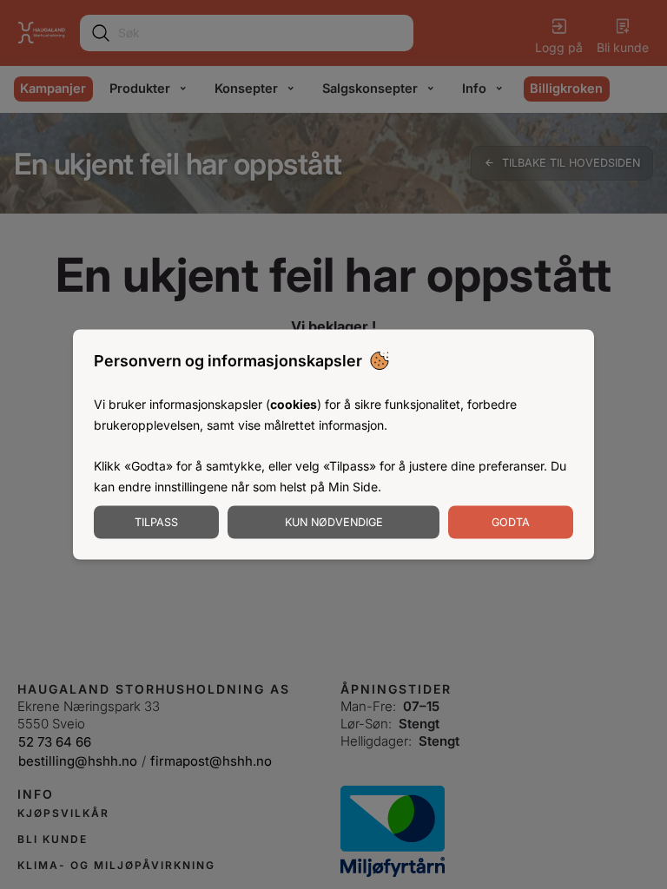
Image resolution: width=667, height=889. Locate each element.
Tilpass (156, 521)
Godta (511, 521)
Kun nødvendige (334, 521)
